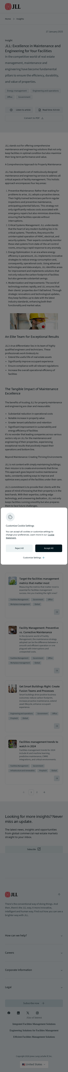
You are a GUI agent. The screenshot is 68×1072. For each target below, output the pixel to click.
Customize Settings (34, 558)
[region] (34, 536)
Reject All (19, 548)
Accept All (48, 548)
